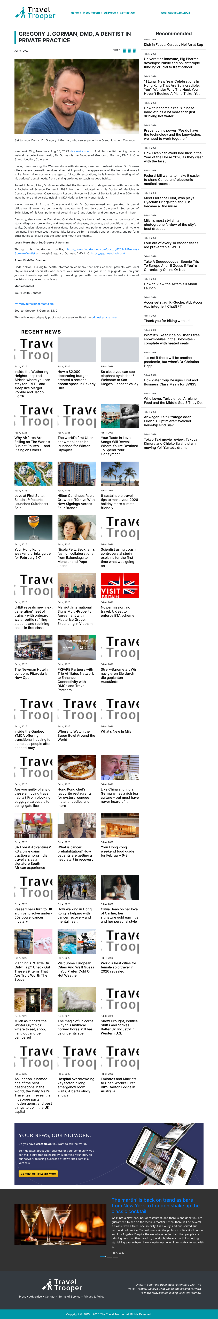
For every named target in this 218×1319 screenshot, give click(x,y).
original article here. (104, 317)
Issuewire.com (80, 151)
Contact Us (127, 12)
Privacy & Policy (94, 1296)
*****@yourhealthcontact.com (34, 303)
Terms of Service (69, 1296)
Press (22, 1296)
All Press (110, 12)
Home (75, 12)
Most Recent (91, 12)
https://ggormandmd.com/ (108, 253)
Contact (50, 1296)
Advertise (35, 1296)
